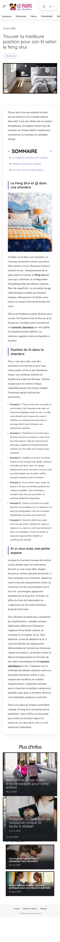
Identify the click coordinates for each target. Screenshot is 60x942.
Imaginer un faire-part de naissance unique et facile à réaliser (29, 822)
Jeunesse (10, 776)
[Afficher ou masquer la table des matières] (44, 151)
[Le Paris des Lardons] (21, 6)
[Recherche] (44, 6)
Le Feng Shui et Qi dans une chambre (29, 157)
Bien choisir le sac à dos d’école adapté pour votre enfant (27, 783)
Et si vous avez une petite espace (27, 170)
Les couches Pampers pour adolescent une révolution (24, 860)
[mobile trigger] (5, 6)
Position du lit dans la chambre (26, 163)
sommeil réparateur (22, 327)
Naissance (10, 56)
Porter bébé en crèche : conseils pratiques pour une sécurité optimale (29, 886)
